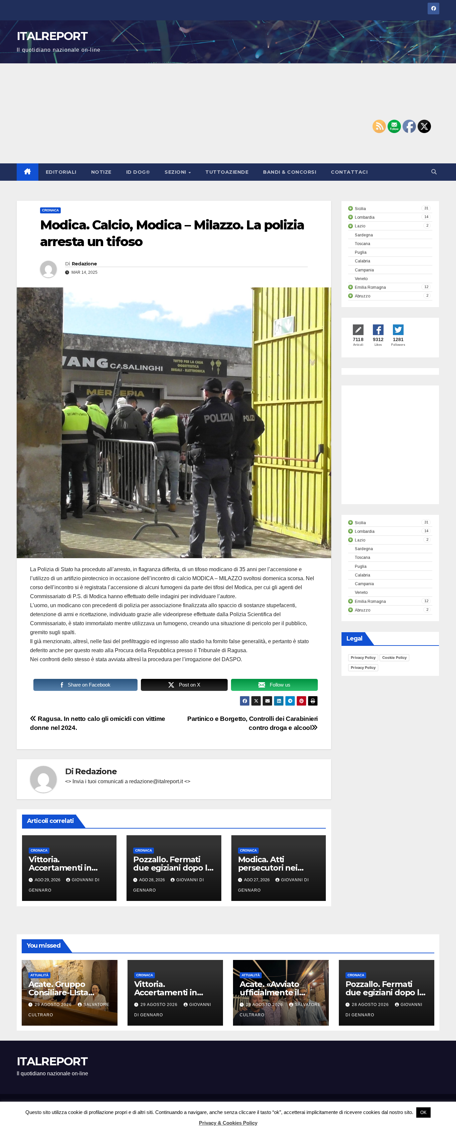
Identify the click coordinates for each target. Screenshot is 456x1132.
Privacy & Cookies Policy (228, 1123)
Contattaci (349, 172)
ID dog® (138, 172)
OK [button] (423, 1112)
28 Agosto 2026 (371, 1004)
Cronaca (50, 210)
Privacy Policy (363, 657)
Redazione (84, 264)
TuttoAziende (226, 172)
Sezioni (176, 172)
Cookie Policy (394, 657)
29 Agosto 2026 (54, 1004)
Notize (101, 172)
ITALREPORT (52, 36)
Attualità (39, 975)
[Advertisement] (228, 113)
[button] (434, 172)
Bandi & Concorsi (289, 172)
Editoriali (61, 172)
